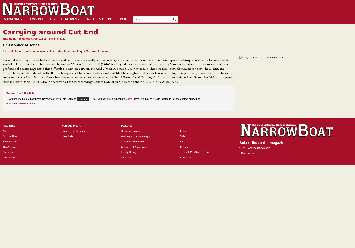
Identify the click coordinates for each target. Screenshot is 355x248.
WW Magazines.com (259, 148)
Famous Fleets (40, 19)
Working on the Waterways (135, 136)
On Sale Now (10, 136)
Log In (121, 19)
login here (83, 99)
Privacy (184, 147)
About (6, 131)
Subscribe (8, 152)
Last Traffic (127, 157)
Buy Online (9, 157)
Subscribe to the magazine (262, 143)
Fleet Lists (67, 136)
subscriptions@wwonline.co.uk (22, 103)
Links (89, 19)
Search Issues (10, 141)
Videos (105, 19)
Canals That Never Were (134, 147)
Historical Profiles (130, 131)
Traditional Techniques (133, 141)
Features (69, 19)
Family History (129, 152)
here (130, 99)
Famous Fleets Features (75, 131)
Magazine (12, 19)
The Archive (9, 147)
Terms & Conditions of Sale (195, 152)
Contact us (186, 157)
